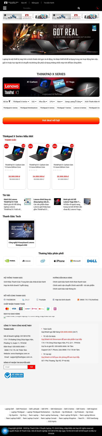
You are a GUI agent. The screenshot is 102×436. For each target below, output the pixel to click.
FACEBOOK (10, 299)
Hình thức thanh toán (78, 282)
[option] (21, 233)
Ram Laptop (33, 415)
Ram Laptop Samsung (49, 415)
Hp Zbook (56, 412)
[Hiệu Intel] (26, 260)
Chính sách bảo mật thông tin (64, 289)
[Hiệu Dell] (76, 260)
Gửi (31, 367)
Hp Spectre (13, 415)
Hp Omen (89, 412)
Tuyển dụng (23, 285)
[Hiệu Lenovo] (92, 260)
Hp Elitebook (67, 412)
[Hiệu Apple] (43, 260)
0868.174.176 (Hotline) (89, 299)
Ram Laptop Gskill (13, 418)
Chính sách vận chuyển (62, 285)
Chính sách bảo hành (61, 282)
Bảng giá (35, 2)
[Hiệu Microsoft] (59, 260)
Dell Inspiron (92, 409)
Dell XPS (45, 409)
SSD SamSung (92, 418)
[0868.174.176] (98, 8)
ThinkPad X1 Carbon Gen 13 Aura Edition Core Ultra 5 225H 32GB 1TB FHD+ (15, 168)
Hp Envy (23, 415)
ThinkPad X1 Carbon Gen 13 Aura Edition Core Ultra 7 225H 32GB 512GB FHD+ (63, 168)
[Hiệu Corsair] (10, 260)
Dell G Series (69, 409)
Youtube (42, 299)
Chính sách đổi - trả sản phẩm (82, 285)
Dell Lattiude (34, 409)
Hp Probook (79, 412)
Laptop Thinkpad (17, 412)
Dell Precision (21, 409)
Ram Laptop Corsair (49, 418)
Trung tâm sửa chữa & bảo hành (33, 282)
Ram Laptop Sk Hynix (69, 415)
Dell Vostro (80, 409)
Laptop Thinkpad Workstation (38, 412)
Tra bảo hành (49, 2)
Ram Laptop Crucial (31, 418)
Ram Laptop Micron (87, 415)
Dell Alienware (56, 409)
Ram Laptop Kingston (67, 418)
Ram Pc (81, 418)
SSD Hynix (52, 421)
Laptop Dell (9, 409)
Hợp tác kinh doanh (11, 285)
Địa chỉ (24, 2)
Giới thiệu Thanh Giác (12, 282)
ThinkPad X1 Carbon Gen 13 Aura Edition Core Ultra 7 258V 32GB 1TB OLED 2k (39, 168)
